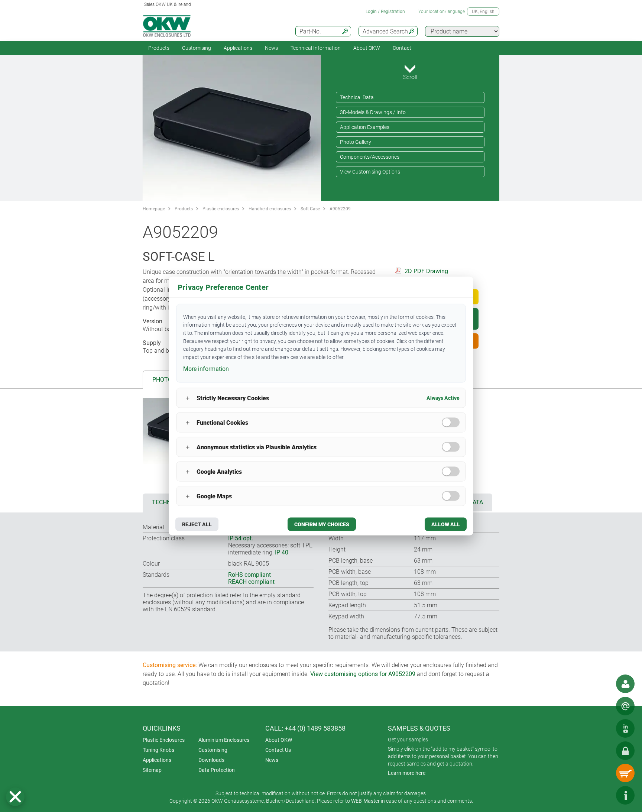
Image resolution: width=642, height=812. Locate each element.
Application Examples (364, 127)
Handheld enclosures (270, 208)
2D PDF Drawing (426, 271)
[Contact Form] (625, 706)
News (271, 48)
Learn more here (406, 773)
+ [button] (187, 398)
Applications (238, 48)
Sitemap (152, 770)
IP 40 (281, 552)
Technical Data (357, 97)
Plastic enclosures (220, 208)
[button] (15, 796)
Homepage (154, 208)
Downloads (211, 760)
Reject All (197, 524)
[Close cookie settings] (15, 796)
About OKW (278, 740)
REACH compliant (251, 581)
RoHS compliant (249, 574)
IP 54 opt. (240, 538)
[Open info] (625, 795)
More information (206, 368)
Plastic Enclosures (164, 740)
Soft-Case (310, 208)
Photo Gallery (355, 142)
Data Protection (216, 770)
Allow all (445, 524)
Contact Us (278, 750)
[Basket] (625, 773)
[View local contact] (625, 683)
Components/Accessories (369, 157)
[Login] (625, 750)
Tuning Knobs (158, 750)
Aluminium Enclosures (223, 740)
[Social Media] (625, 728)
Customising (196, 48)
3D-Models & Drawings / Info (373, 112)
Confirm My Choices (321, 524)
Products (158, 48)
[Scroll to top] (603, 795)
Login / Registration (385, 11)
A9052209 (340, 208)
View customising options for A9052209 (362, 673)
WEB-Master (365, 801)
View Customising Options (370, 172)
